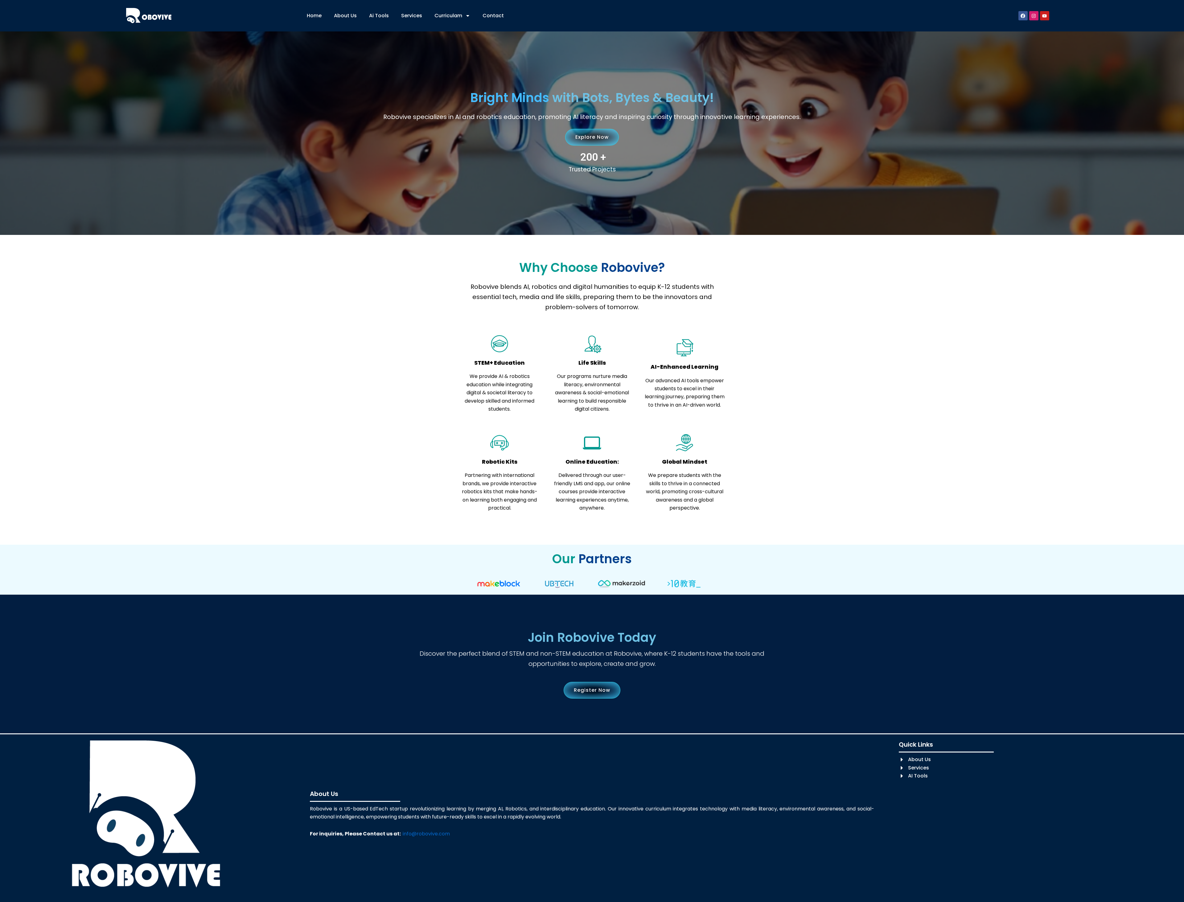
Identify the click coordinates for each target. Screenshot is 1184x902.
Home (314, 15)
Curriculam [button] (448, 15)
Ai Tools (379, 15)
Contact (493, 15)
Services (411, 15)
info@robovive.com (426, 833)
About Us (345, 15)
